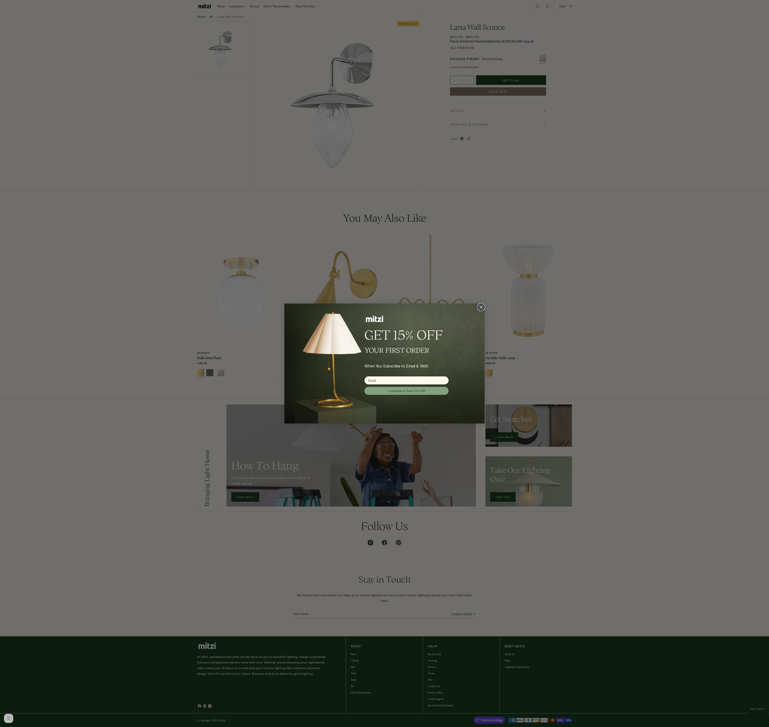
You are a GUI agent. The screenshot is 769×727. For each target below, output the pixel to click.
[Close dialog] (481, 307)
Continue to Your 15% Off (406, 391)
